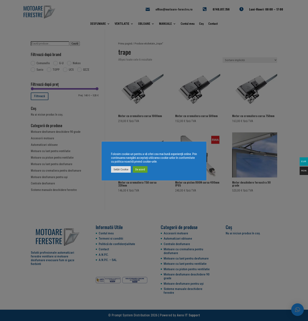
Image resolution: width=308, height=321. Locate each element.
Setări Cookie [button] (121, 169)
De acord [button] (140, 169)
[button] (297, 309)
